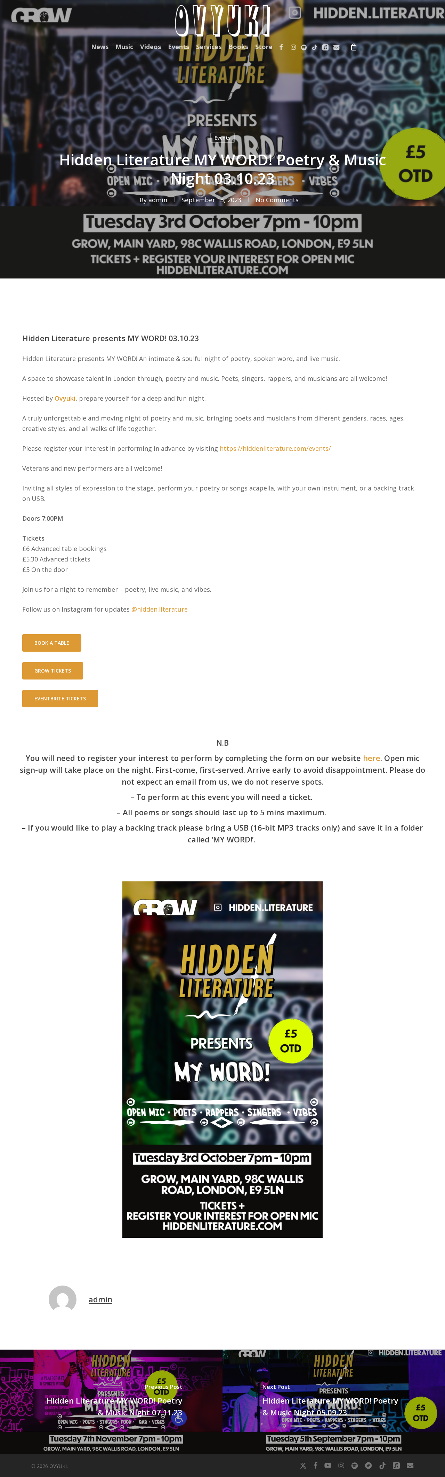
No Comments (277, 200)
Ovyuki (65, 398)
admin (157, 200)
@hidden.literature (159, 609)
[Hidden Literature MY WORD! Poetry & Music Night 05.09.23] (333, 1402)
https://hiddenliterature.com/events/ (275, 448)
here (371, 758)
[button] (51, 643)
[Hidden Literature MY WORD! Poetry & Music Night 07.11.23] (111, 1402)
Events (222, 137)
